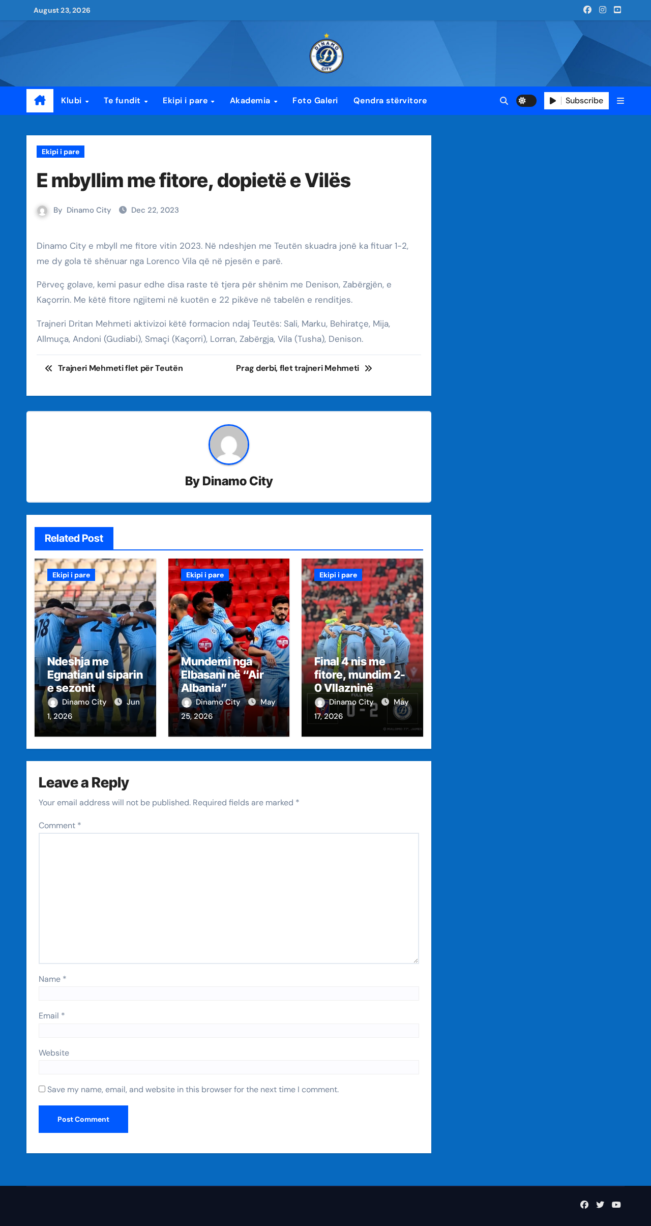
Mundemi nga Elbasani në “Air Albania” (222, 675)
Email (52, 1015)
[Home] (39, 100)
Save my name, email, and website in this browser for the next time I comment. (193, 1089)
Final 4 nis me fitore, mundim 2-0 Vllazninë (359, 675)
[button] (620, 101)
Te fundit (123, 100)
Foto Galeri (315, 100)
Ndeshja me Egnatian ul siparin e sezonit (95, 675)
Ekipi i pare (186, 100)
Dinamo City (89, 210)
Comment (60, 825)
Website (54, 1052)
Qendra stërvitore (390, 100)
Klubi (72, 100)
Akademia (251, 100)
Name (53, 979)
